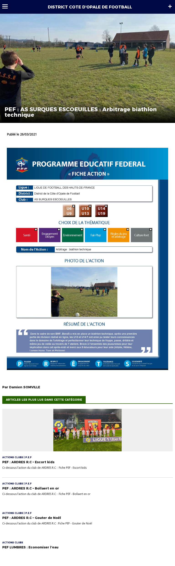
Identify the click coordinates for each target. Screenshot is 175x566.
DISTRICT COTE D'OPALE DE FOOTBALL (90, 7)
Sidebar (170, 6)
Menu (7, 6)
